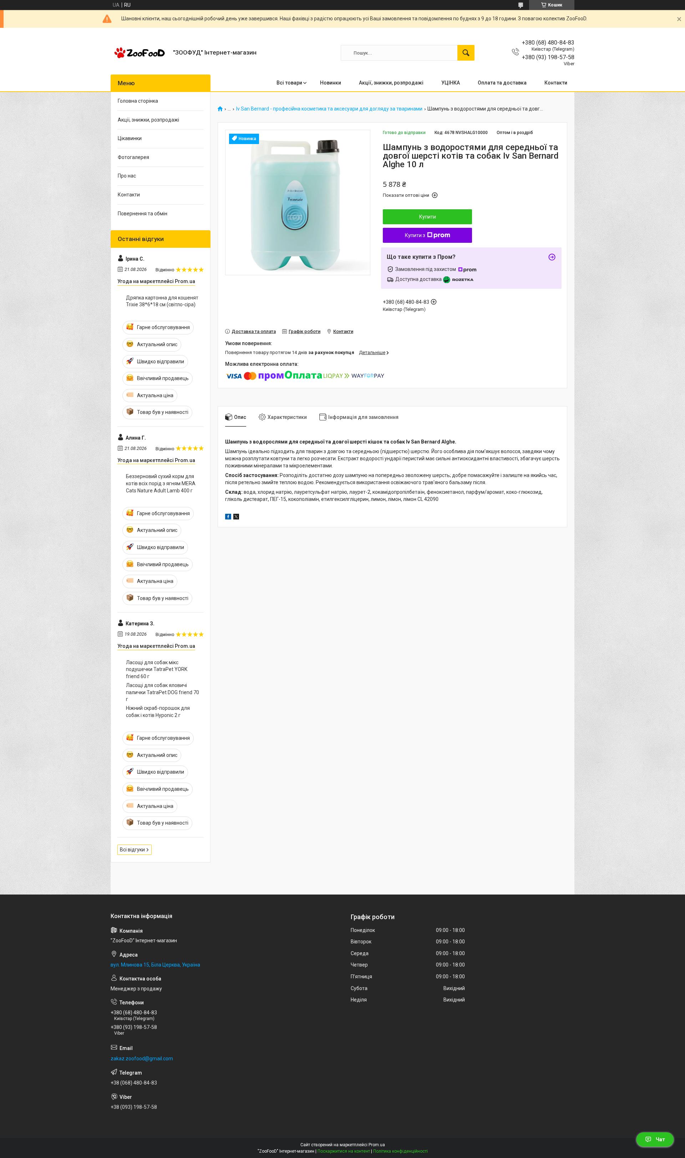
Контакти (555, 83)
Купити (427, 217)
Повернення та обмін (142, 213)
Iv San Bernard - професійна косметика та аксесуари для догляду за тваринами (329, 109)
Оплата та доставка (502, 83)
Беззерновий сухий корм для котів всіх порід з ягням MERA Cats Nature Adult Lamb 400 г (161, 483)
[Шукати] (466, 53)
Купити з (415, 235)
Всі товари (289, 83)
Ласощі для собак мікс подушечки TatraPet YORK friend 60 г (156, 669)
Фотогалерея (133, 157)
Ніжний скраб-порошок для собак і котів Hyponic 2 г (158, 711)
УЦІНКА (450, 83)
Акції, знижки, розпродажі (391, 83)
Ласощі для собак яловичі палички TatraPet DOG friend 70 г (162, 692)
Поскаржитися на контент (344, 1151)
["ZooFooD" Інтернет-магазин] (139, 53)
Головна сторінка (138, 101)
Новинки (330, 83)
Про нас (127, 176)
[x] (236, 518)
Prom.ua (377, 1144)
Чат (660, 1139)
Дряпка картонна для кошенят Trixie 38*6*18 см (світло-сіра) (162, 301)
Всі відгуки (132, 849)
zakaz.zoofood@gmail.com (142, 1058)
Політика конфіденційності (400, 1151)
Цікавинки (130, 138)
